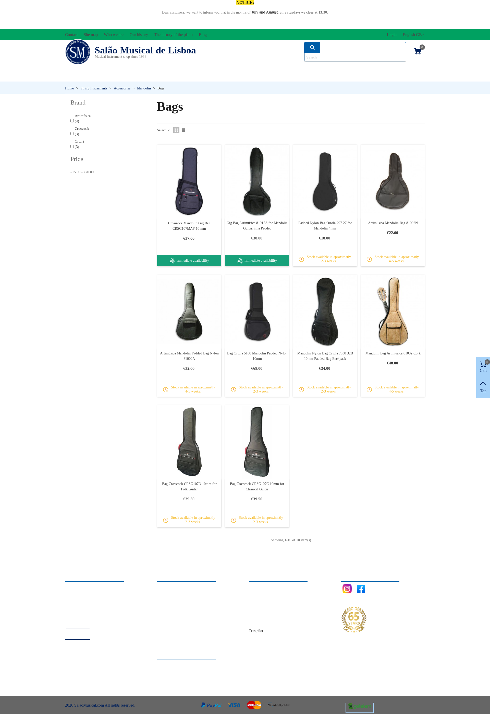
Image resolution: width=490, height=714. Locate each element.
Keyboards (375, 76)
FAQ (74, 586)
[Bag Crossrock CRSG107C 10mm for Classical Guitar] (257, 442)
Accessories (83, 68)
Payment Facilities (85, 621)
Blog (258, 621)
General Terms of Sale (88, 607)
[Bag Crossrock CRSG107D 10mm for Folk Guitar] (189, 442)
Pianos (259, 76)
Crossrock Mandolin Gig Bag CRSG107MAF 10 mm (189, 226)
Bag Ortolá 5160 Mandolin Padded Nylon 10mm (257, 356)
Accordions (140, 68)
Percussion (195, 76)
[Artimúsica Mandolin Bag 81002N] (393, 181)
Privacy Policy (82, 600)
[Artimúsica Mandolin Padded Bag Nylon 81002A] (189, 311)
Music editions (398, 68)
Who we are (264, 600)
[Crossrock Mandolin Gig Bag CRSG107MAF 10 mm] (189, 181)
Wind (313, 76)
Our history (263, 607)
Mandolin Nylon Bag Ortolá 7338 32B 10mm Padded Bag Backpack (325, 356)
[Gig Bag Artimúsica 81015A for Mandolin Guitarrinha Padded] (257, 181)
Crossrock (82, 131)
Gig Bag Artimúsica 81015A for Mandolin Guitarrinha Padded (257, 225)
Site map (261, 593)
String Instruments (325, 68)
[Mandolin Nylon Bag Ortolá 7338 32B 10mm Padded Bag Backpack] (325, 311)
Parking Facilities (84, 614)
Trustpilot (256, 631)
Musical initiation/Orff (105, 76)
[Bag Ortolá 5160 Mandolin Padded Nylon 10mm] (257, 311)
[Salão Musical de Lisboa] (78, 52)
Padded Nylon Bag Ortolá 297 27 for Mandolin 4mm (325, 225)
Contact (260, 586)
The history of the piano (273, 614)
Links (74, 593)
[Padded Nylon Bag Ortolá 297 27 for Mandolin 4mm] (325, 181)
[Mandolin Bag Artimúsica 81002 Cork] (393, 311)
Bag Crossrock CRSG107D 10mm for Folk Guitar (189, 486)
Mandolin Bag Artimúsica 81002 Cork (393, 353)
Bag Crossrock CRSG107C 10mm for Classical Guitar (257, 486)
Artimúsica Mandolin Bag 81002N (393, 223)
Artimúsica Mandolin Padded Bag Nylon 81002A (189, 356)
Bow (268, 68)
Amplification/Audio (210, 68)
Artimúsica (83, 118)
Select (162, 130)
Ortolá (79, 144)
